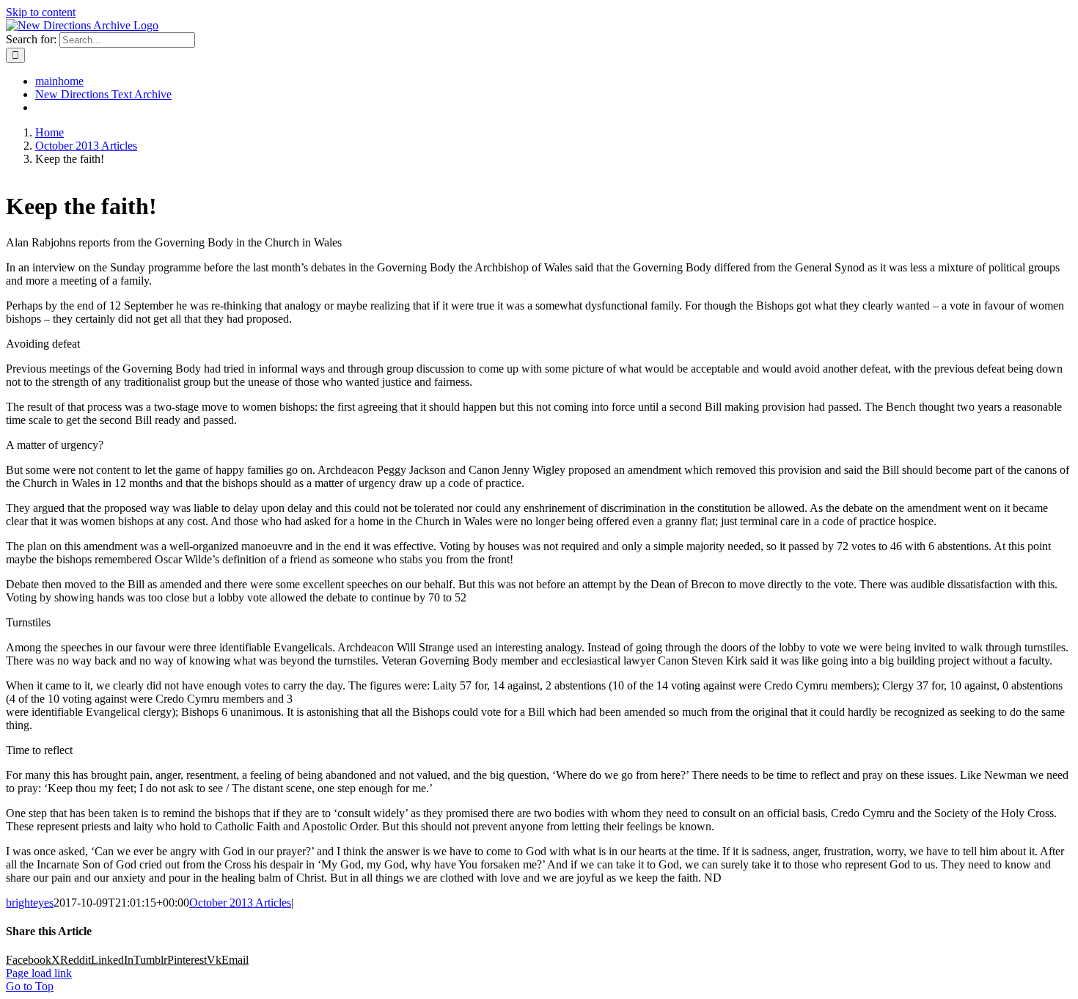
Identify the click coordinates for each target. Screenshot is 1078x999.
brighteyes (30, 902)
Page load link (39, 973)
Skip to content (41, 12)
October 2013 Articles (240, 902)
